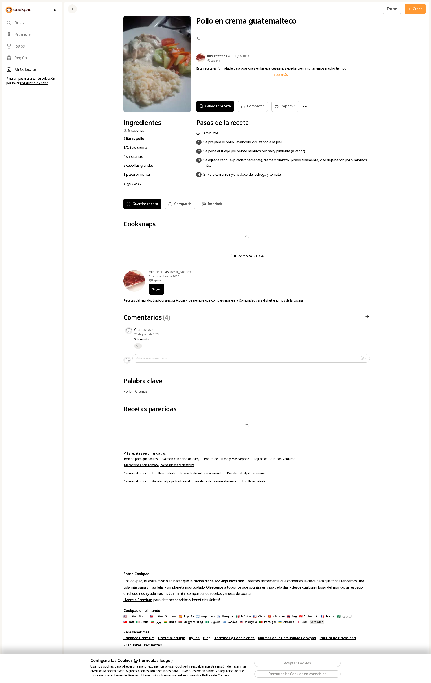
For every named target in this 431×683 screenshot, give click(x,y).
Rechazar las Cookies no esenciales (297, 673)
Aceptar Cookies (297, 663)
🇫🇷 (328, 617)
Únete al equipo (171, 638)
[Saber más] (169, 8)
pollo (140, 138)
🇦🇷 (205, 617)
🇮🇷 (156, 622)
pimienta (143, 174)
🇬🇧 (163, 617)
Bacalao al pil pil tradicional (246, 473)
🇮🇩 (308, 617)
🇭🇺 (190, 622)
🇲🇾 (248, 622)
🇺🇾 (225, 617)
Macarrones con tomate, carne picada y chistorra (159, 465)
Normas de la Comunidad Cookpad (287, 638)
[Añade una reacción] (138, 346)
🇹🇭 (292, 617)
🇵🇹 (267, 622)
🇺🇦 (286, 622)
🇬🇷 (230, 622)
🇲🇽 (243, 617)
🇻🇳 (276, 617)
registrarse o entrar (34, 83)
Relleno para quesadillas (141, 459)
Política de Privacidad (338, 638)
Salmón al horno (135, 473)
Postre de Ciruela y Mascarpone (226, 459)
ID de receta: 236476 (248, 256)
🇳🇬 (212, 622)
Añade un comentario (151, 358)
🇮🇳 (170, 622)
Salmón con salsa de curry (180, 459)
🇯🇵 (302, 622)
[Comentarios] (367, 318)
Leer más (281, 74)
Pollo (127, 391)
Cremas (141, 391)
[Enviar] (365, 358)
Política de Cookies (215, 675)
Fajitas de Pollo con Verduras (274, 459)
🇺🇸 (135, 617)
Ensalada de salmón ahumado (201, 473)
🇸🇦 (344, 617)
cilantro (137, 156)
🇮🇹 (142, 622)
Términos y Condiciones (234, 638)
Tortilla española (163, 473)
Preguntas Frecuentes (142, 645)
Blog (207, 638)
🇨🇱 (259, 617)
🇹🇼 (128, 622)
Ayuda (194, 638)
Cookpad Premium (138, 638)
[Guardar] (159, 9)
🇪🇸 (186, 617)
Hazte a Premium (137, 599)
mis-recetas (159, 271)
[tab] (32, 23)
